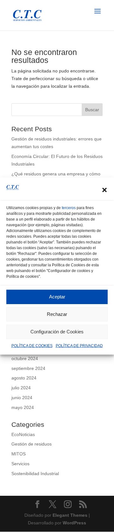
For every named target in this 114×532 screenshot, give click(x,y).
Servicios (20, 463)
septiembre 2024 (28, 368)
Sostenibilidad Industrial (35, 473)
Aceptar (57, 296)
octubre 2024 (24, 358)
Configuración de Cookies (57, 331)
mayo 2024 (22, 407)
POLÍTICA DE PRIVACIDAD (79, 346)
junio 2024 (21, 397)
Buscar (92, 109)
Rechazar (57, 314)
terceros (69, 208)
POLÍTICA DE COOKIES (32, 346)
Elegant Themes (70, 515)
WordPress (74, 522)
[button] (104, 190)
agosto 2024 (23, 377)
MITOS (18, 453)
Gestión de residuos (31, 444)
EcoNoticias (23, 434)
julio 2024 (21, 387)
